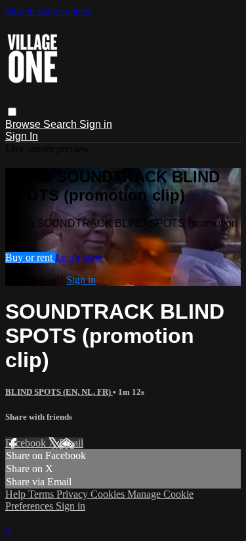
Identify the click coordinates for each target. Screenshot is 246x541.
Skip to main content (48, 10)
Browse (24, 124)
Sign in (95, 124)
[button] (12, 112)
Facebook (27, 443)
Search (61, 124)
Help (16, 494)
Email (71, 443)
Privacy (73, 494)
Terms (42, 494)
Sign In (21, 136)
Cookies (109, 494)
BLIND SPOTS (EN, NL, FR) (59, 392)
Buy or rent (30, 257)
